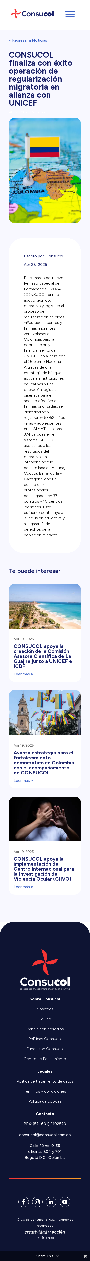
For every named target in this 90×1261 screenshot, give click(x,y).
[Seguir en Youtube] (65, 1202)
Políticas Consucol (45, 1038)
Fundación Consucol (45, 1048)
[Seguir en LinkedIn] (51, 1202)
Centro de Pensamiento (45, 1058)
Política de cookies (45, 1101)
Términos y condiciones (45, 1091)
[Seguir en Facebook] (23, 1202)
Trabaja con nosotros (45, 1029)
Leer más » (23, 674)
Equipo (45, 1019)
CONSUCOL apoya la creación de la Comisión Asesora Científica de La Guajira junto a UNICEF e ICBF (43, 656)
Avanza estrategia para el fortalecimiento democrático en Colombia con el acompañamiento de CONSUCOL (44, 763)
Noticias (39, 112)
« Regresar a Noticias (28, 40)
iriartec (48, 1238)
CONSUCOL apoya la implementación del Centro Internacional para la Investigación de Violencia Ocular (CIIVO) (44, 869)
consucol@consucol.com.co (45, 1134)
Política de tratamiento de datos (45, 1081)
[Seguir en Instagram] (37, 1202)
